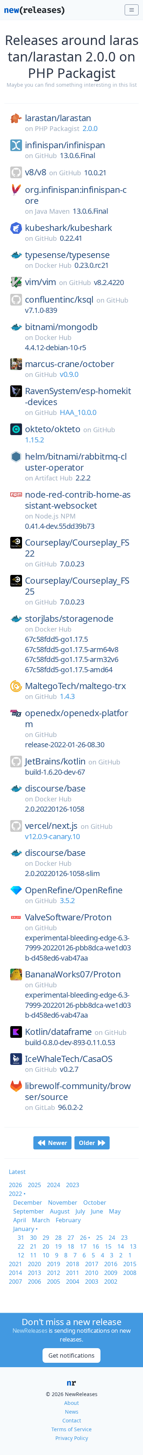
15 (108, 1246)
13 (133, 1246)
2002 (110, 1282)
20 (46, 1246)
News (71, 1411)
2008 (129, 1273)
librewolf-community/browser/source (78, 1091)
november (62, 1202)
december (27, 1202)
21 (33, 1246)
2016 (110, 1264)
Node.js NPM (55, 516)
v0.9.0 (69, 374)
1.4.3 (67, 696)
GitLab (45, 1107)
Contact (71, 1420)
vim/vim (40, 281)
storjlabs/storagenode (69, 618)
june (97, 1211)
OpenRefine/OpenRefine (73, 889)
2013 (34, 1273)
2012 (53, 1273)
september (28, 1211)
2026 (15, 1185)
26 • (85, 1238)
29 (46, 1238)
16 (95, 1246)
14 (120, 1246)
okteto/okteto (52, 428)
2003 (91, 1282)
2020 (34, 1264)
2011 (72, 1273)
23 (124, 1238)
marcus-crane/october (69, 363)
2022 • (17, 1194)
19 (58, 1246)
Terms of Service (71, 1429)
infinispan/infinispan (65, 144)
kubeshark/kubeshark (68, 227)
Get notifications (71, 1355)
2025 (34, 1185)
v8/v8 (35, 172)
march (41, 1220)
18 (70, 1246)
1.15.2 (34, 440)
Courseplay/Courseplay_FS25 (77, 586)
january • (25, 1229)
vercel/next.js (51, 825)
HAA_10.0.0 (78, 412)
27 (70, 1238)
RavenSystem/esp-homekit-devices (78, 396)
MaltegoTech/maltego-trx (75, 685)
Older (87, 1143)
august (60, 1211)
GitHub (46, 155)
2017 (91, 1264)
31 (21, 1238)
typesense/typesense (67, 254)
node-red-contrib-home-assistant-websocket (78, 500)
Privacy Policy (71, 1438)
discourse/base (55, 788)
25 (99, 1238)
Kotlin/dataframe (58, 1031)
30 (33, 1238)
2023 (72, 1185)
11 (33, 1255)
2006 (34, 1282)
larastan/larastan (58, 117)
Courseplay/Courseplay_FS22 (77, 548)
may (115, 1211)
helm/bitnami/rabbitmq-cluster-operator (76, 462)
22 (21, 1246)
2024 (53, 1185)
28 (58, 1238)
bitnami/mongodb (61, 326)
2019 (53, 1264)
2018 (72, 1264)
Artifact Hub (54, 478)
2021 (15, 1264)
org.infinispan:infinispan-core (76, 195)
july (80, 1211)
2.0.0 (90, 128)
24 (112, 1238)
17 (83, 1246)
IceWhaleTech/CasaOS (69, 1058)
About (71, 1402)
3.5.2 (67, 900)
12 (21, 1255)
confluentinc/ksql (59, 299)
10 (46, 1255)
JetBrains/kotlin (55, 761)
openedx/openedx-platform (76, 718)
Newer (57, 1143)
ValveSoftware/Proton (68, 917)
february (68, 1220)
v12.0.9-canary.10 (52, 836)
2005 (53, 1282)
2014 (15, 1273)
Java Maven (52, 211)
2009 (110, 1273)
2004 (72, 1282)
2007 (15, 1282)
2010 (91, 1273)
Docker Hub (53, 265)
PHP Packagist (57, 128)
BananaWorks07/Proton (73, 974)
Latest (17, 1172)
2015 (129, 1264)
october (94, 1202)
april (19, 1220)
